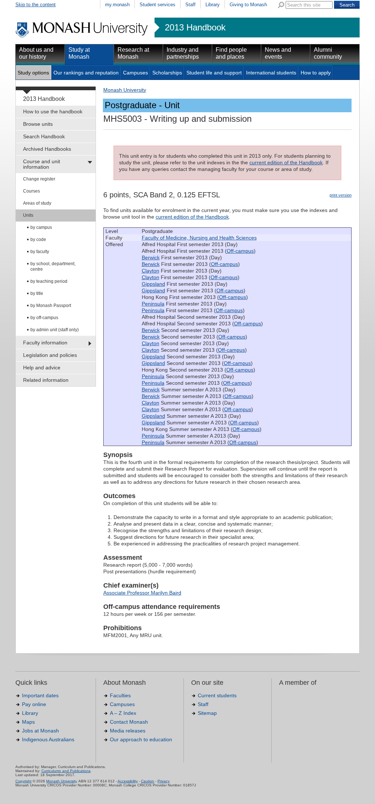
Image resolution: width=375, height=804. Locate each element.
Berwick (151, 257)
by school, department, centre (52, 266)
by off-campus (44, 317)
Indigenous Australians (48, 739)
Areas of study (37, 203)
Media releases (127, 731)
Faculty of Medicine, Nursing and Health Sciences (199, 238)
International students (271, 73)
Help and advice (41, 367)
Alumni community (328, 53)
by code (38, 239)
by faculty (39, 251)
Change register (39, 179)
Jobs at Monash (40, 731)
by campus (41, 227)
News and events (278, 53)
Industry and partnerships (183, 53)
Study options (33, 73)
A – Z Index (123, 713)
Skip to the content (35, 4)
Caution (147, 781)
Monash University (124, 90)
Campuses (135, 73)
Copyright (23, 781)
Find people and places (231, 53)
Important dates (40, 695)
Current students (217, 695)
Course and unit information (41, 164)
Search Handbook (44, 136)
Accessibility (128, 781)
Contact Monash (129, 722)
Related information (45, 380)
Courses (31, 191)
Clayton (150, 271)
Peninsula (153, 304)
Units (28, 215)
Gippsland (153, 284)
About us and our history (36, 53)
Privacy (163, 781)
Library (212, 4)
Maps (28, 722)
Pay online (34, 704)
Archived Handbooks (47, 149)
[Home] (82, 37)
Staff (190, 4)
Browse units (38, 124)
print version (341, 195)
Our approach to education (141, 739)
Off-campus (240, 251)
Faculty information (45, 343)
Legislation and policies (50, 355)
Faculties (120, 695)
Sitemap (207, 713)
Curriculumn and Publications (65, 771)
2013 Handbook (195, 27)
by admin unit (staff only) (54, 329)
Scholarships (167, 73)
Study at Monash (79, 53)
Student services (157, 4)
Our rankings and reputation (86, 73)
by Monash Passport (50, 305)
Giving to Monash (248, 4)
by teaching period (48, 281)
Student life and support (214, 73)
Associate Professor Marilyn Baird (142, 593)
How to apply (316, 73)
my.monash (117, 4)
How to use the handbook (52, 111)
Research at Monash (133, 53)
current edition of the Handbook (286, 162)
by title (36, 293)
